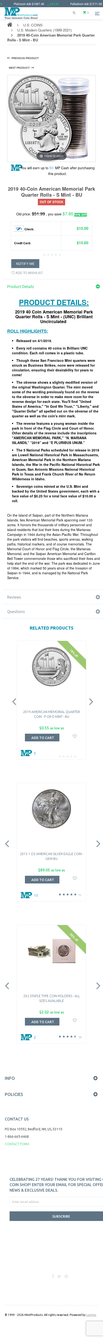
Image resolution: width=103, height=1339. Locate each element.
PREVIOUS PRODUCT (25, 58)
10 (80, 1037)
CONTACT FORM (17, 1144)
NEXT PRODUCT (19, 67)
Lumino (91, 1314)
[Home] (21, 19)
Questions (16, 611)
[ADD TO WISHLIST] (75, 736)
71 (80, 895)
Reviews (14, 597)
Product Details (20, 286)
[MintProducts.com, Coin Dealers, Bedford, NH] (33, 1260)
